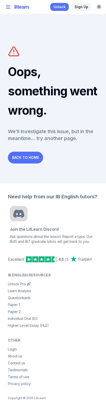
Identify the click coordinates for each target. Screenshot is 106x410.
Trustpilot (85, 259)
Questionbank (19, 298)
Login (12, 349)
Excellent (16, 259)
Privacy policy (19, 384)
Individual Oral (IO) (23, 318)
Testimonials (18, 370)
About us (15, 356)
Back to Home (25, 157)
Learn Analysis (19, 291)
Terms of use (18, 377)
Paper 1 (14, 305)
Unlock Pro (17, 284)
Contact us (16, 363)
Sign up (81, 7)
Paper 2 (14, 311)
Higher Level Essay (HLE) (28, 325)
